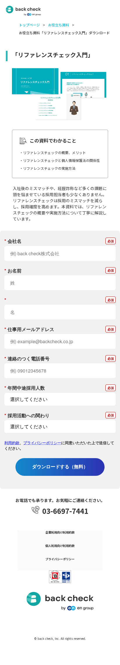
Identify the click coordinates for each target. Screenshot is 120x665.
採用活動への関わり (27, 415)
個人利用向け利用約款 (60, 546)
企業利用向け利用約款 (60, 532)
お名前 (13, 270)
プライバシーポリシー (42, 442)
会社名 (13, 241)
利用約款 (12, 442)
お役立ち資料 (58, 25)
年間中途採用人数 (24, 388)
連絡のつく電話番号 (27, 358)
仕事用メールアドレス (29, 329)
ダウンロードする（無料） (60, 466)
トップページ (29, 25)
